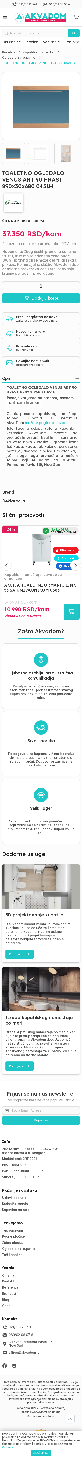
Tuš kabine (11, 42)
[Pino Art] (41, 203)
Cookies (7, 1447)
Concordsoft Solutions (45, 1412)
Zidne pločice (13, 1242)
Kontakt (8, 1281)
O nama (8, 1275)
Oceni (6, 1306)
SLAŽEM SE (41, 1453)
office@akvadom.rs (29, 364)
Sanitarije (51, 42)
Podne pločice (13, 1236)
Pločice (32, 42)
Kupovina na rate (15, 1210)
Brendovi (9, 1293)
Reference (10, 1287)
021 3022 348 (25, 350)
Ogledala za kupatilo (18, 1249)
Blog (5, 1300)
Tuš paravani (12, 1230)
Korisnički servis (15, 1204)
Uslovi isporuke (14, 1198)
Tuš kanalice (12, 1255)
